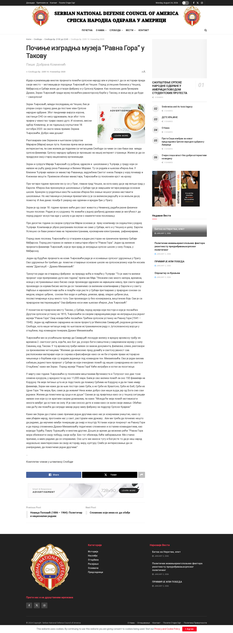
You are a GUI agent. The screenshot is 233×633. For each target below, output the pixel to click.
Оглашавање (143, 623)
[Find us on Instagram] (202, 3)
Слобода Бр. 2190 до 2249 (56, 39)
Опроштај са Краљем (167, 273)
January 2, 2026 (163, 233)
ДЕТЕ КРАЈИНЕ (170, 117)
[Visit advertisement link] (121, 123)
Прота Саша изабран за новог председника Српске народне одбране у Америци (183, 141)
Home (28, 39)
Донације (30, 3)
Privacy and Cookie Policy (167, 629)
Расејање (93, 564)
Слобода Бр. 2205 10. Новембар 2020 (87, 39)
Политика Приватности (195, 623)
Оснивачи (93, 568)
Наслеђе (92, 555)
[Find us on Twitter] (198, 3)
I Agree (189, 629)
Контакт (53, 3)
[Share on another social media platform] (141, 475)
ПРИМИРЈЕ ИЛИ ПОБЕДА (169, 261)
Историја (93, 551)
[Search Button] (205, 30)
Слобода (115, 30)
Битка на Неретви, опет (169, 228)
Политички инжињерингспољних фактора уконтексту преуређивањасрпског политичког (180, 246)
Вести (129, 30)
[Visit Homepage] (116, 16)
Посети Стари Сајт (67, 3)
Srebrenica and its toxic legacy (177, 106)
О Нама (100, 30)
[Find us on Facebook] (193, 3)
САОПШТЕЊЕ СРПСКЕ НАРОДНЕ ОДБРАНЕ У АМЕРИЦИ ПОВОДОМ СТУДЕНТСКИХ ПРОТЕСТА (169, 88)
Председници (95, 572)
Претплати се (42, 3)
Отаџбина (93, 560)
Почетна (87, 30)
